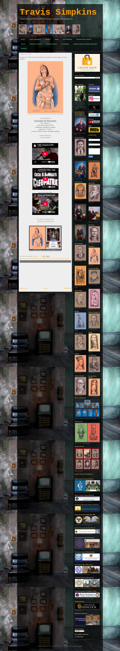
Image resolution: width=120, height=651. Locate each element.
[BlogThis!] (44, 256)
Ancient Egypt (26, 258)
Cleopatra (39, 258)
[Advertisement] (45, 275)
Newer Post (23, 288)
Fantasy (24, 48)
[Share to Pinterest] (49, 256)
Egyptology (44, 258)
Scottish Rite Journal (83, 39)
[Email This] (43, 256)
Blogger (80, 646)
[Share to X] (46, 256)
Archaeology (33, 258)
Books (23, 44)
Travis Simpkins (58, 12)
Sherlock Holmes (36, 44)
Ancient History (51, 44)
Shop (57, 39)
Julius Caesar (51, 258)
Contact (47, 39)
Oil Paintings (67, 39)
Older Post (67, 288)
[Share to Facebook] (47, 256)
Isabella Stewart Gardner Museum (85, 44)
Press (23, 39)
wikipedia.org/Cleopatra (45, 221)
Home (46, 288)
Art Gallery (65, 44)
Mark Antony (58, 258)
